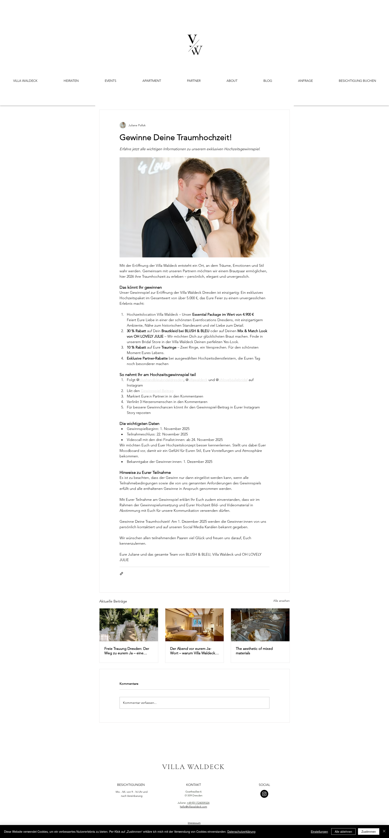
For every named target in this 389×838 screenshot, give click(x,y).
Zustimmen (368, 831)
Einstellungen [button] (319, 831)
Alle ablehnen (343, 831)
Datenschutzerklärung (241, 831)
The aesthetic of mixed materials (254, 650)
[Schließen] (384, 831)
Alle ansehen (281, 601)
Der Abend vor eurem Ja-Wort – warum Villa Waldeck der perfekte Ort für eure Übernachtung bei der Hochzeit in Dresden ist (192, 650)
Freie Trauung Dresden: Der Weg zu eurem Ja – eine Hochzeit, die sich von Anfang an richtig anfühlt (128, 650)
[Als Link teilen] (121, 574)
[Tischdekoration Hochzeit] (260, 624)
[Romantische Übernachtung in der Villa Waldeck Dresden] (194, 624)
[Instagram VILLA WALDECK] (264, 794)
